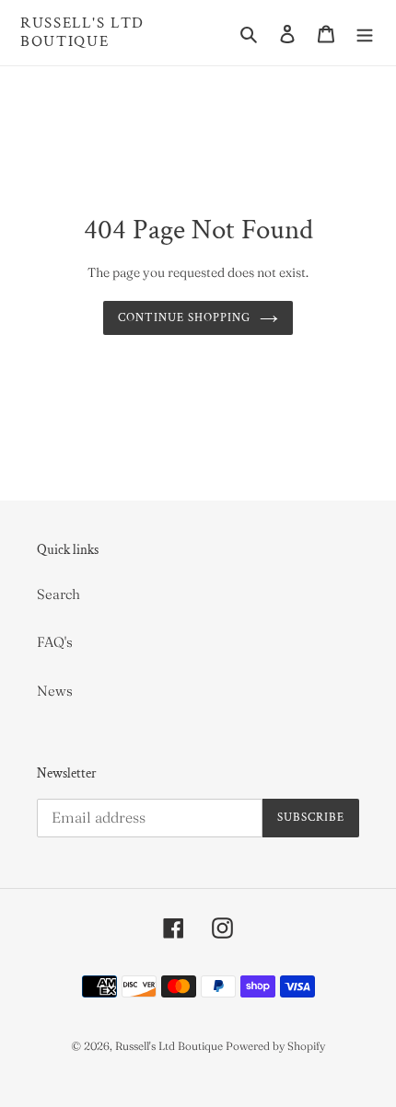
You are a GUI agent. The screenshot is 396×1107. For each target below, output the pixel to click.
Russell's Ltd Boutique (82, 33)
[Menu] (364, 32)
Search (58, 594)
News (55, 690)
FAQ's (55, 642)
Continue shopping (184, 318)
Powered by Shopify (275, 1046)
